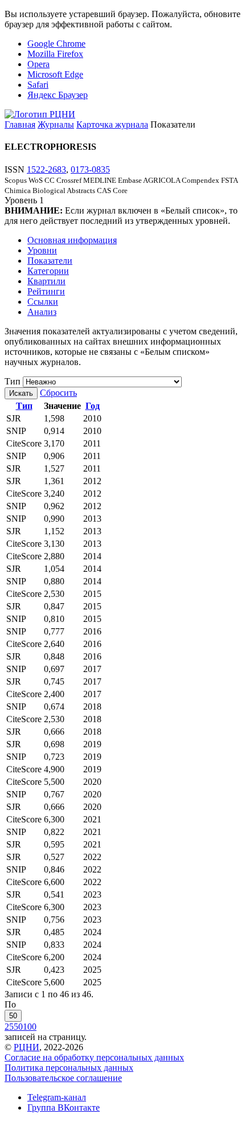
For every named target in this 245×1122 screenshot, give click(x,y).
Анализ (41, 312)
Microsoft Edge (55, 74)
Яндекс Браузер (57, 95)
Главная (20, 124)
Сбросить (58, 393)
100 (29, 1026)
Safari (37, 84)
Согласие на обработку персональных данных (94, 1057)
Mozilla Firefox (55, 54)
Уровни (42, 250)
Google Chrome (56, 43)
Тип (13, 381)
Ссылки (42, 301)
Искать (21, 393)
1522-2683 (46, 169)
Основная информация (72, 240)
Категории (48, 271)
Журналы (56, 124)
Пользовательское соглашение (63, 1078)
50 (13, 1016)
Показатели (49, 260)
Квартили (46, 281)
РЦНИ (26, 1047)
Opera (38, 64)
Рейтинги (46, 291)
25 (9, 1026)
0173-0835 (90, 169)
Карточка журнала (112, 124)
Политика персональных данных (69, 1067)
